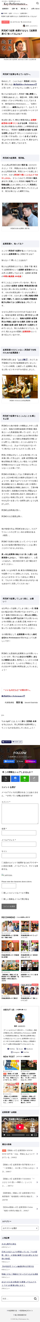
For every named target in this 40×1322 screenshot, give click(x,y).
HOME (5, 13)
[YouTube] (25, 1052)
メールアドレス (9, 840)
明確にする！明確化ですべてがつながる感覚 (20, 1274)
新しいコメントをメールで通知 (16, 893)
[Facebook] (9, 761)
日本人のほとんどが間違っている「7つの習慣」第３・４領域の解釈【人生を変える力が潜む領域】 (20, 1255)
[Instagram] (30, 761)
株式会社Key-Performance (12, 696)
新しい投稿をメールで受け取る (16, 899)
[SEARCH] (37, 3)
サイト (4, 851)
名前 (4, 829)
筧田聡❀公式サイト (26, 1310)
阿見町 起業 (18, 742)
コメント (6, 802)
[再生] (4, 1135)
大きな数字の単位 (9, 1244)
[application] (20, 1127)
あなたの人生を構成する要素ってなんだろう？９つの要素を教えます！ (19, 1283)
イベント (16, 13)
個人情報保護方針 (21, 1315)
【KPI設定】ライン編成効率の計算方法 (18, 1266)
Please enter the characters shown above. (17, 882)
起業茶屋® (23, 13)
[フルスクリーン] (35, 1135)
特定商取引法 (12, 1310)
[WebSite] (11, 1049)
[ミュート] (32, 1135)
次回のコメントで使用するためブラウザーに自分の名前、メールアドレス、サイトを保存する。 (20, 866)
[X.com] (19, 761)
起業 (10, 13)
